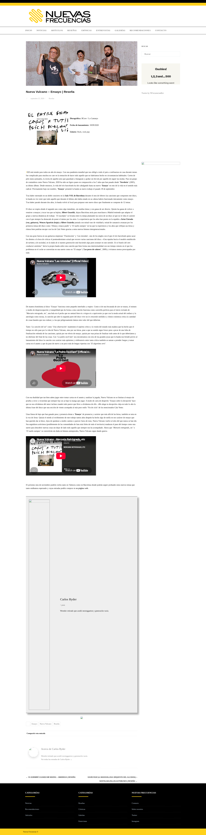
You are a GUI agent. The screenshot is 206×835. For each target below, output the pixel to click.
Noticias (42, 30)
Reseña (56, 724)
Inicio (28, 30)
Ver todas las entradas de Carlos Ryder (56, 759)
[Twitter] (112, 733)
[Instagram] (176, 831)
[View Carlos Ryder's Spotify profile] (55, 607)
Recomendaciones (140, 30)
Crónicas (86, 30)
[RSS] (129, 733)
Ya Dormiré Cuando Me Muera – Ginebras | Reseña (51, 777)
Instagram (135, 821)
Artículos (57, 30)
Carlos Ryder (68, 599)
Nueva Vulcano (45, 724)
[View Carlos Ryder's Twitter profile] (55, 601)
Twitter (134, 815)
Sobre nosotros (137, 809)
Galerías (120, 30)
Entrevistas (103, 30)
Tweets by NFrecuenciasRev (153, 93)
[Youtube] (180, 831)
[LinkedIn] (123, 733)
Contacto (160, 30)
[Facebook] (106, 733)
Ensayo (34, 724)
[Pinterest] (118, 733)
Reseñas (72, 30)
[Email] (134, 733)
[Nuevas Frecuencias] (59, 22)
